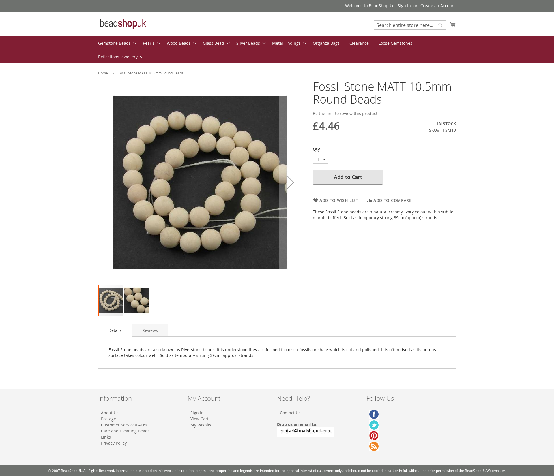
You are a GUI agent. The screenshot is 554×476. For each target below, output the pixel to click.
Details (115, 330)
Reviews (150, 330)
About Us (110, 412)
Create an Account (438, 5)
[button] (290, 182)
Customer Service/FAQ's (124, 425)
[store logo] (122, 23)
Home (103, 73)
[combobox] (410, 25)
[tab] (115, 330)
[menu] (277, 49)
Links (106, 437)
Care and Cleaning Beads (125, 431)
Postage (108, 419)
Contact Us (290, 412)
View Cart (199, 419)
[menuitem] (115, 43)
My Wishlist (201, 425)
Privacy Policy (114, 443)
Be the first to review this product (345, 113)
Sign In (404, 5)
